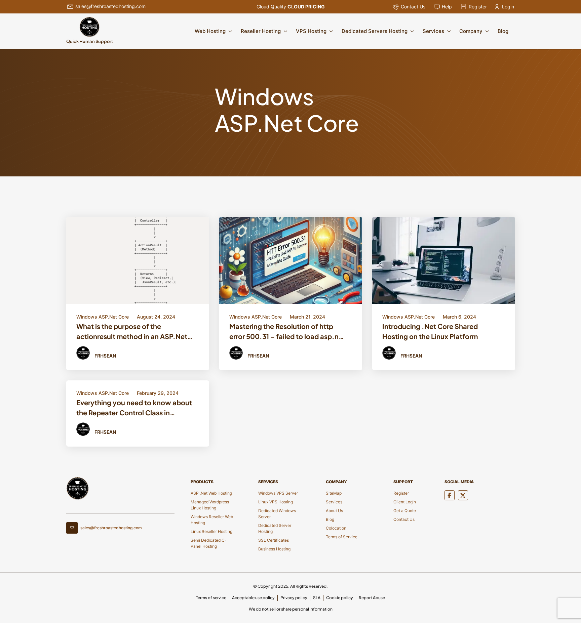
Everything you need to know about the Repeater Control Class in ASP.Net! (134, 408)
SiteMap (334, 493)
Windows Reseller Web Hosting (212, 519)
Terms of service (211, 597)
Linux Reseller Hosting (211, 531)
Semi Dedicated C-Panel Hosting (209, 543)
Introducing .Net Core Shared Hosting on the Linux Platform (430, 331)
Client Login (404, 501)
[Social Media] (449, 495)
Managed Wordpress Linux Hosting (210, 504)
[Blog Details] (137, 260)
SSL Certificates (273, 540)
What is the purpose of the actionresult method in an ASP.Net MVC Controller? (131, 332)
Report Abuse (372, 597)
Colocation (336, 528)
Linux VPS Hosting (275, 501)
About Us (334, 510)
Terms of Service (341, 536)
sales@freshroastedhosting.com (110, 6)
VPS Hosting (311, 31)
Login (508, 6)
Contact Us (413, 6)
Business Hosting (274, 548)
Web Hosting (210, 31)
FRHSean (105, 355)
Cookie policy (339, 597)
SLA (316, 597)
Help (447, 6)
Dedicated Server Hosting (274, 528)
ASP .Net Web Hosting (211, 493)
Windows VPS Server (278, 493)
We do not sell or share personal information (291, 609)
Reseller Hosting (261, 31)
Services (433, 31)
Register (478, 6)
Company (470, 31)
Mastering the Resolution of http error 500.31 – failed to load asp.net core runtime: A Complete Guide (287, 332)
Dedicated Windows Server (277, 513)
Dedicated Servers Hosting (375, 31)
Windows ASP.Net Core (102, 317)
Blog (503, 31)
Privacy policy (293, 597)
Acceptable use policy (253, 597)
